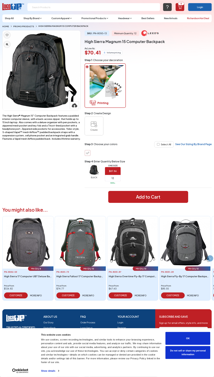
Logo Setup (86, 327)
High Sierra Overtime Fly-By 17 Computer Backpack (139, 276)
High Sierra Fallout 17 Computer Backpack (80, 276)
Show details (48, 370)
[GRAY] (6, 281)
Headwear (124, 18)
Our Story (48, 322)
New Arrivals (170, 18)
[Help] (167, 7)
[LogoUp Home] (13, 6)
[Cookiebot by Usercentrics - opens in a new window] (20, 371)
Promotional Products (93, 18)
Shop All (9, 18)
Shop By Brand (31, 18)
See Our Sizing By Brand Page (193, 144)
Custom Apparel (60, 18)
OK (188, 338)
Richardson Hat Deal (198, 18)
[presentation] (210, 258)
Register (121, 327)
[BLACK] (87, 153)
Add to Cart (148, 197)
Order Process (87, 322)
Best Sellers (147, 18)
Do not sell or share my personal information (188, 352)
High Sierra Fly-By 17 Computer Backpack (185, 276)
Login (200, 6)
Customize (16, 295)
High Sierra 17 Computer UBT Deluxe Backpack (31, 276)
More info (36, 295)
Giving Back (49, 327)
